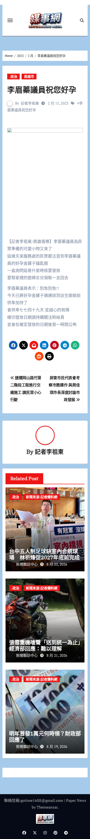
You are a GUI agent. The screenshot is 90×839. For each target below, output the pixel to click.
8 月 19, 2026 (57, 746)
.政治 (13, 76)
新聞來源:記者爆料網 (41, 497)
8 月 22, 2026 (57, 564)
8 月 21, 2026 (57, 655)
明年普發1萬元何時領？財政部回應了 (45, 736)
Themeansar (47, 807)
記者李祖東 (30, 103)
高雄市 (29, 76)
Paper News (76, 800)
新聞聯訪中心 (27, 564)
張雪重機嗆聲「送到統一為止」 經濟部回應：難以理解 (47, 645)
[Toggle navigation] (10, 20)
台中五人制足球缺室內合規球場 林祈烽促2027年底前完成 (44, 554)
